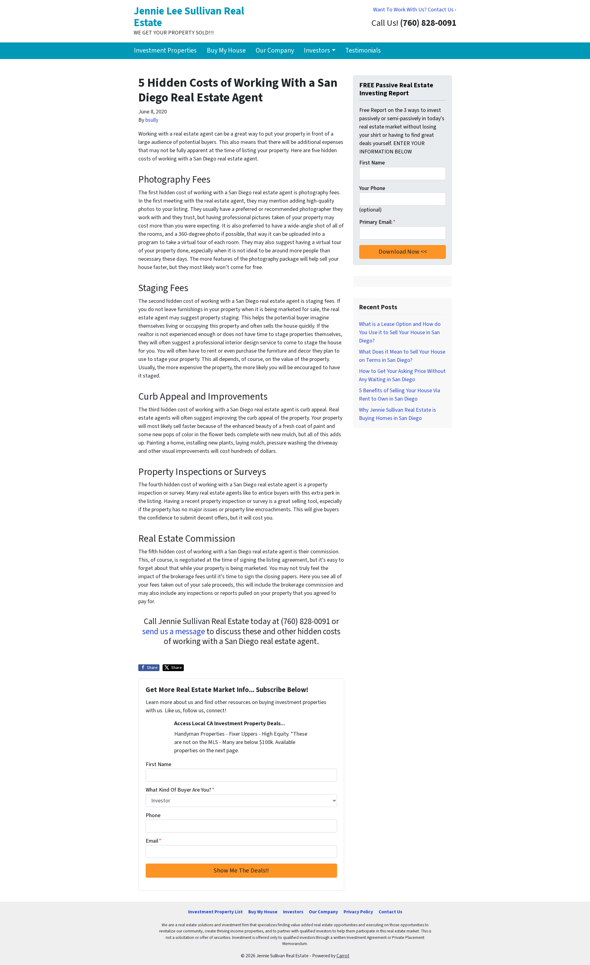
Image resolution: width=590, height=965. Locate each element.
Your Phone (372, 188)
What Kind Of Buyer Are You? (180, 790)
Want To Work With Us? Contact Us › (414, 10)
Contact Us (390, 911)
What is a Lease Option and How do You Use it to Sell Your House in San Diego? (400, 332)
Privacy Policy (358, 911)
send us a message (173, 632)
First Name (158, 764)
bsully (151, 120)
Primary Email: (377, 222)
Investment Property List (215, 911)
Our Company (275, 50)
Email (153, 841)
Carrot (342, 955)
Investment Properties (165, 50)
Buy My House (226, 50)
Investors (317, 50)
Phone (153, 815)
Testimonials (363, 50)
